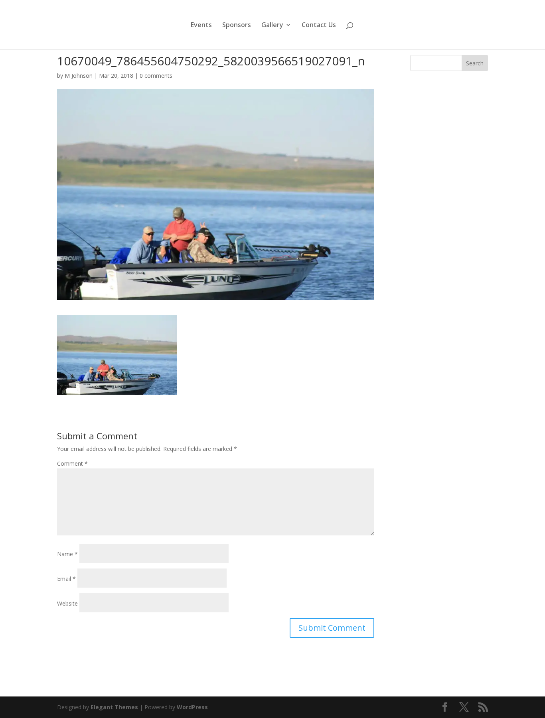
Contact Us (319, 25)
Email (66, 578)
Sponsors (236, 25)
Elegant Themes (114, 707)
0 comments (156, 75)
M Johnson (79, 75)
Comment (72, 463)
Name (67, 554)
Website (67, 603)
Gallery (272, 25)
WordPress (192, 707)
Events (201, 25)
